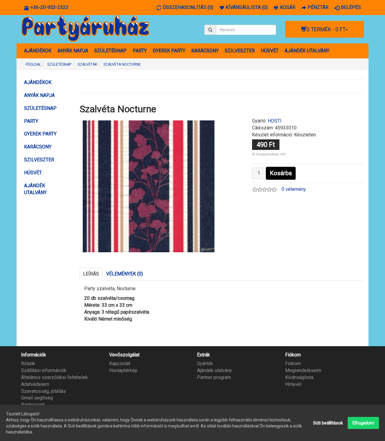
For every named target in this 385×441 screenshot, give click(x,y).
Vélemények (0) (124, 274)
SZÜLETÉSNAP (110, 51)
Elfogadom (363, 423)
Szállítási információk (43, 370)
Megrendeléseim (303, 370)
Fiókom (293, 363)
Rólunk (28, 363)
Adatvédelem (35, 384)
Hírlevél (293, 384)
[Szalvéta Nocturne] (148, 186)
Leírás (91, 274)
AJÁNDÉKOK (37, 51)
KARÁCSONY (205, 51)
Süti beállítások (328, 423)
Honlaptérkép (123, 370)
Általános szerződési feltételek (54, 377)
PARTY (140, 51)
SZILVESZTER (240, 51)
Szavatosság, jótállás (43, 391)
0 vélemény (294, 189)
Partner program (214, 377)
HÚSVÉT (270, 51)
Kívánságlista (299, 377)
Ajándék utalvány (214, 370)
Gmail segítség (37, 398)
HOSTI (275, 121)
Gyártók (205, 363)
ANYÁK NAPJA (72, 51)
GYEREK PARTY (169, 51)
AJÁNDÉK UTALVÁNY (307, 51)
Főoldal (33, 64)
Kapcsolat (119, 363)
